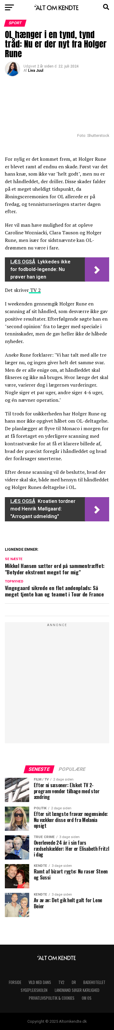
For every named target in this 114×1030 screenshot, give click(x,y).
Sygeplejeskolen (34, 990)
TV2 (61, 982)
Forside (15, 982)
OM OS (87, 998)
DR (74, 982)
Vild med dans (40, 982)
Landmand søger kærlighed (77, 990)
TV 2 (35, 290)
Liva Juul (35, 70)
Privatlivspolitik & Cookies (51, 998)
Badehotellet (94, 982)
